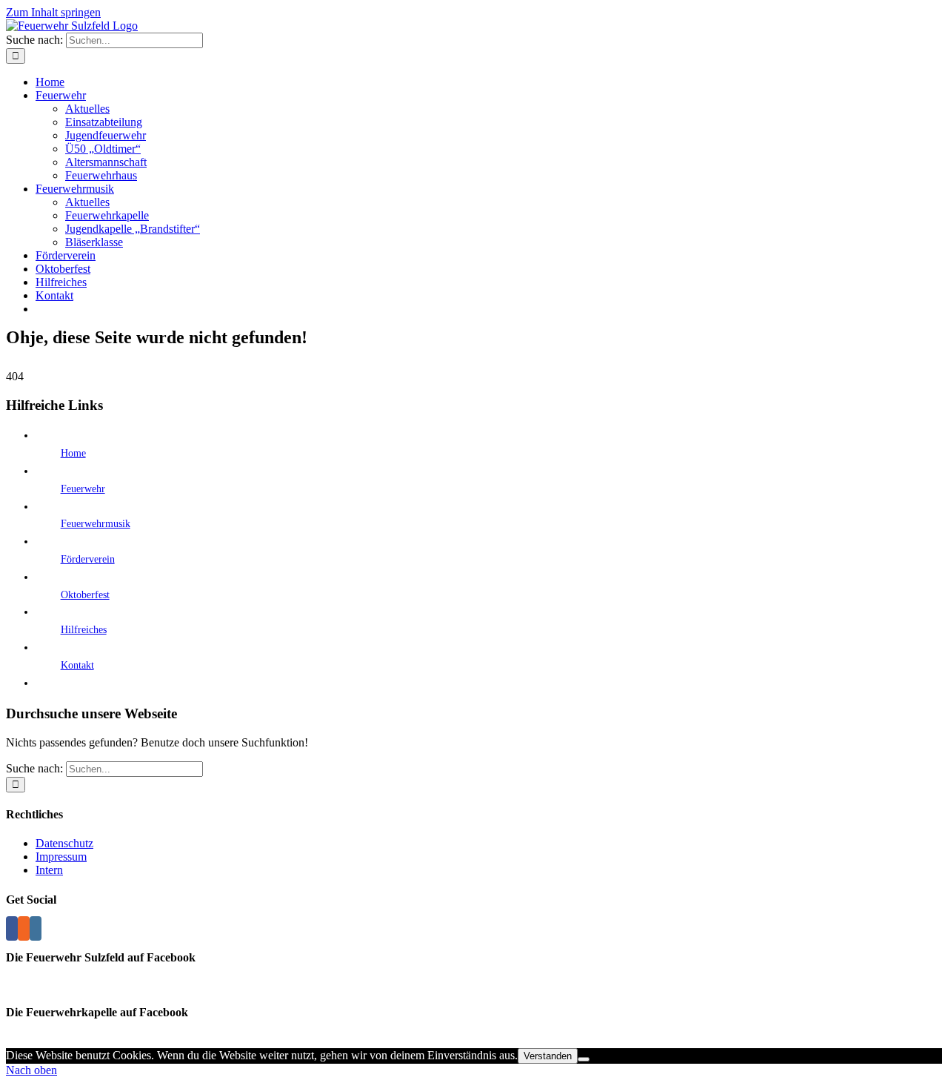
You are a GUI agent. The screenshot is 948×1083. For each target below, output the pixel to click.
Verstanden (548, 1056)
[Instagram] (35, 928)
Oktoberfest (85, 594)
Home (73, 453)
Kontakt (77, 665)
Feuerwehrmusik (95, 523)
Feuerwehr (83, 488)
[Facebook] (12, 928)
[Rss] (24, 928)
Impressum (61, 856)
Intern (49, 870)
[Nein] (584, 1059)
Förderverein (88, 559)
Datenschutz (64, 843)
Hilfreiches (84, 629)
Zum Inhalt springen (53, 12)
